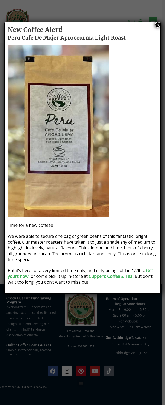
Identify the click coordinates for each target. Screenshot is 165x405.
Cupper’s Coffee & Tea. (111, 276)
